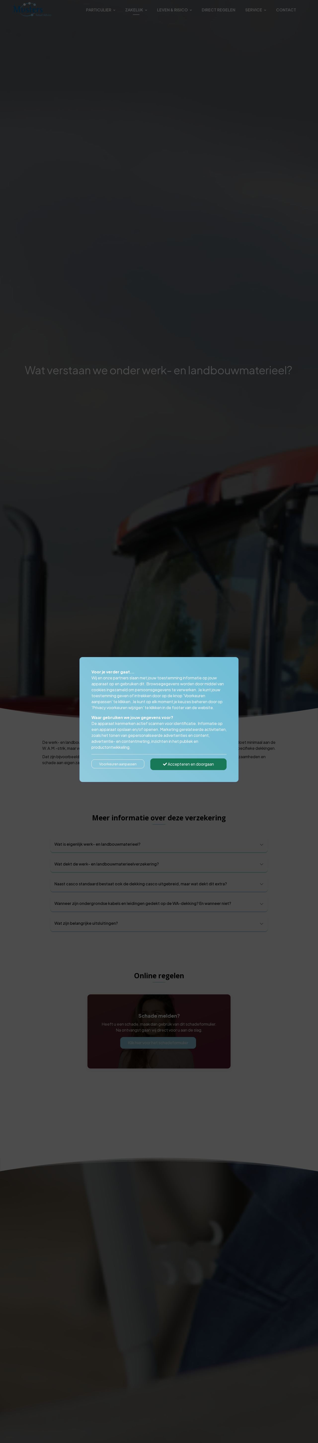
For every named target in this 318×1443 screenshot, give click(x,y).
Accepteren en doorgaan (190, 764)
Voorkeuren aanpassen (118, 764)
